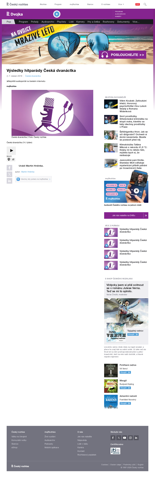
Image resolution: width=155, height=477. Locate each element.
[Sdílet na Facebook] (9, 168)
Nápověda (82, 440)
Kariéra (81, 447)
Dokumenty (123, 21)
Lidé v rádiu (83, 444)
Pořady (35, 21)
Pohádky (110, 190)
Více (136, 21)
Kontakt (81, 451)
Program (58, 4)
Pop (9, 21)
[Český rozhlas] (17, 4)
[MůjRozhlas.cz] (11, 86)
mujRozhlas (74, 4)
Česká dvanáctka (33, 76)
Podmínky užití (129, 465)
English (140, 465)
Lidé (71, 21)
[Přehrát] (11, 151)
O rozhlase (105, 4)
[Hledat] (145, 4)
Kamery (118, 16)
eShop (14, 447)
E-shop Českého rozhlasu (119, 279)
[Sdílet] (13, 159)
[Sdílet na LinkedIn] (9, 181)
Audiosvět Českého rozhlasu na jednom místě (122, 205)
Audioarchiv (120, 14)
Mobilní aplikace (52, 447)
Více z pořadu (112, 226)
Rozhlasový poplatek (87, 455)
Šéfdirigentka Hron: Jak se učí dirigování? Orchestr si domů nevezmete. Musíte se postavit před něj (134, 135)
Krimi (121, 185)
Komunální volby (19, 440)
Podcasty (49, 444)
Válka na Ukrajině (19, 436)
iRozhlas (43, 4)
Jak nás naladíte (85, 436)
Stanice (90, 4)
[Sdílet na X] (9, 174)
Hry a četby (110, 185)
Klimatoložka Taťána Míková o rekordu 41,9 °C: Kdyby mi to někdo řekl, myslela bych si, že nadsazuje (133, 149)
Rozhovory (108, 21)
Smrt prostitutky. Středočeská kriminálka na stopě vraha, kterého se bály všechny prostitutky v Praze (134, 121)
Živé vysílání (111, 194)
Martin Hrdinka (27, 172)
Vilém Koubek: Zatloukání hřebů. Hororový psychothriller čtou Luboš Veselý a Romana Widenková (133, 106)
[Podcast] (9, 159)
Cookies (104, 465)
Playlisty (61, 21)
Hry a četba (94, 21)
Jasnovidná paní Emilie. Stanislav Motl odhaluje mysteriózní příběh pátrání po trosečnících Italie (133, 164)
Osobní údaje (115, 465)
